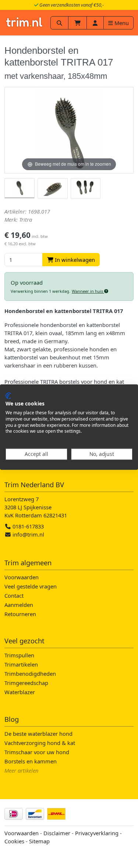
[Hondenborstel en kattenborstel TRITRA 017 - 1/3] (19, 188)
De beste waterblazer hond (38, 733)
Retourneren (20, 614)
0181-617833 (27, 526)
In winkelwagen (74, 259)
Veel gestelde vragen (30, 586)
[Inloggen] (95, 22)
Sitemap (39, 841)
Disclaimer (56, 833)
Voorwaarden (21, 577)
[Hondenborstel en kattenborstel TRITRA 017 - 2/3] (53, 188)
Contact (14, 595)
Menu (121, 23)
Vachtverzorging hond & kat (39, 742)
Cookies (14, 841)
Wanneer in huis (88, 291)
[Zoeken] (59, 22)
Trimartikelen (21, 664)
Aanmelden (18, 604)
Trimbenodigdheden (30, 673)
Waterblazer (19, 692)
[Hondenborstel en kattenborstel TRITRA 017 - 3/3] (86, 188)
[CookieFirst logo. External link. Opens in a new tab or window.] (8, 395)
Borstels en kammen (30, 761)
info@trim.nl (28, 534)
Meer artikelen (21, 770)
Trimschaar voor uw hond (36, 752)
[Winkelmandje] (77, 22)
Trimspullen (19, 655)
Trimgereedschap (26, 682)
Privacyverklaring (96, 833)
